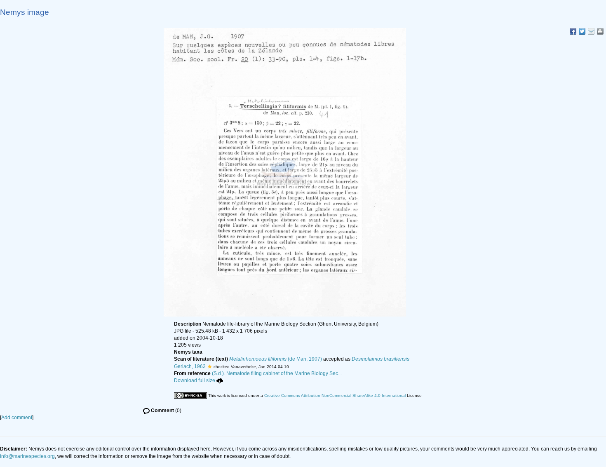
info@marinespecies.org (27, 456)
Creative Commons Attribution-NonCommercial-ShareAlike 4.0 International (335, 395)
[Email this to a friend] (600, 31)
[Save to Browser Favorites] (591, 31)
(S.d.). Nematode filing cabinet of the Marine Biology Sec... (277, 373)
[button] (210, 366)
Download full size (194, 380)
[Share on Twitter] (582, 31)
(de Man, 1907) (275, 359)
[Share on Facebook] (573, 31)
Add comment (16, 417)
